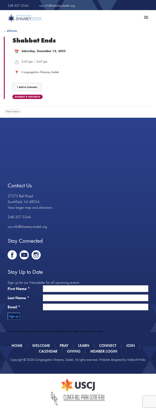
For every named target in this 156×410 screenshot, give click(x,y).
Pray (64, 345)
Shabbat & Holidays (27, 96)
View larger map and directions (30, 207)
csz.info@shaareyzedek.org (57, 5)
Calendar (48, 351)
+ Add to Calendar (27, 87)
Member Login (103, 351)
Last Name (18, 297)
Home (17, 345)
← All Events (10, 30)
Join (130, 345)
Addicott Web (136, 359)
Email (14, 306)
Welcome (41, 345)
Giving (73, 351)
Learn (83, 345)
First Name (19, 288)
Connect (107, 345)
